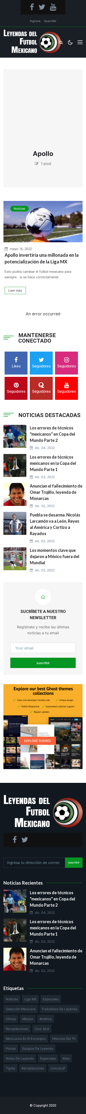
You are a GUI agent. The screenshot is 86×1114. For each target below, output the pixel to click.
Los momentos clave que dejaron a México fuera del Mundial (54, 556)
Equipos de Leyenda (37, 1048)
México (27, 1019)
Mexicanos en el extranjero (26, 1039)
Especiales (51, 999)
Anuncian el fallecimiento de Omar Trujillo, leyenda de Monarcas (56, 492)
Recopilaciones (17, 1029)
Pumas (11, 1048)
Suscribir (50, 21)
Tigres (10, 1068)
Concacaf (57, 1068)
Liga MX (30, 999)
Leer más (15, 290)
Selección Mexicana (21, 1009)
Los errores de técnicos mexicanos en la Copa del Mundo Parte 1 (53, 463)
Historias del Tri (63, 1039)
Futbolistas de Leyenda (59, 1009)
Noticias (19, 208)
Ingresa (35, 21)
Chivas (11, 1019)
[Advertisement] (43, 112)
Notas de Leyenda (20, 1058)
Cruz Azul (42, 1029)
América (45, 1019)
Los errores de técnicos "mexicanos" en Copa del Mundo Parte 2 (52, 434)
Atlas (66, 1058)
